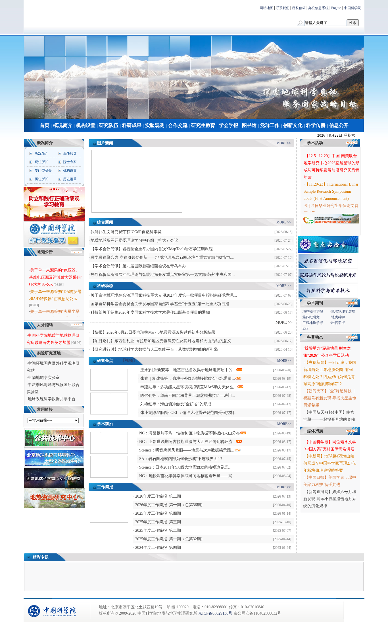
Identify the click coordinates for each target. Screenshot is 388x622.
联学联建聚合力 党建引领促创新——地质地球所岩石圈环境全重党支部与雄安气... (162, 257)
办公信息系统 (318, 8)
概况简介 (62, 125)
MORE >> (283, 143)
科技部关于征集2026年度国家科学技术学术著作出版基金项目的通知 (150, 312)
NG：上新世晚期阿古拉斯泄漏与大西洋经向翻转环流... (187, 442)
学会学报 (228, 125)
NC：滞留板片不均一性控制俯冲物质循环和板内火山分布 (189, 433)
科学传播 (316, 125)
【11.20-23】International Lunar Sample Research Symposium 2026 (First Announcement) (331, 188)
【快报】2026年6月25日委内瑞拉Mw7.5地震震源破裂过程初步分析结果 (153, 332)
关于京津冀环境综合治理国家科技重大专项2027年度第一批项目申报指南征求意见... (164, 295)
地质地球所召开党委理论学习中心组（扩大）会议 (134, 240)
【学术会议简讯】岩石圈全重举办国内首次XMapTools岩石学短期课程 (152, 249)
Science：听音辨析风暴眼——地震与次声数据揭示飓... (186, 450)
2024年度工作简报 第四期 (158, 547)
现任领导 (70, 153)
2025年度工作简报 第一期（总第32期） (170, 539)
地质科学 (338, 317)
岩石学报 (338, 323)
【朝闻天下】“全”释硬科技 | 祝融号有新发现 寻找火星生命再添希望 (329, 398)
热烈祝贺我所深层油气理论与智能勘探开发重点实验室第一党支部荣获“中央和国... (163, 274)
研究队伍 (108, 125)
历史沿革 (70, 179)
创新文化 (293, 125)
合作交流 (177, 125)
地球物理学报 (313, 311)
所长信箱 (299, 8)
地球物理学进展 (343, 311)
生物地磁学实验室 (44, 377)
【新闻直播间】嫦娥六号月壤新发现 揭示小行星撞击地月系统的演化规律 (329, 499)
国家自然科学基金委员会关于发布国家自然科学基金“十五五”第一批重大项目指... (162, 304)
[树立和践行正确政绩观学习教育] (54, 220)
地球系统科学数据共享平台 (52, 399)
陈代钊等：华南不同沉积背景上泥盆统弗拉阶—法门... (187, 395)
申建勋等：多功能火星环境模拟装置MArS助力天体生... (188, 387)
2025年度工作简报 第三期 (158, 522)
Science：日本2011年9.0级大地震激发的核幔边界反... (185, 467)
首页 (44, 125)
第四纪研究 (311, 317)
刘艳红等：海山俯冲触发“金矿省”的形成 (175, 404)
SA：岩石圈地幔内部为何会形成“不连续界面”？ (181, 459)
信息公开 (339, 125)
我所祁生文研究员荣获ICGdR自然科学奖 (126, 232)
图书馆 (249, 125)
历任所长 (41, 179)
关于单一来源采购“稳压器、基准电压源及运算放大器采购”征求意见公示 (55, 273)
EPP (305, 328)
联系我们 (282, 8)
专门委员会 (43, 171)
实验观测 (154, 125)
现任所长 (41, 162)
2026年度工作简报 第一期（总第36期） (170, 505)
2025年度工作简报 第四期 (158, 513)
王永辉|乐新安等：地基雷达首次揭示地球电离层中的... (188, 370)
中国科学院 (352, 8)
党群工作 (269, 125)
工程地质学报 (313, 323)
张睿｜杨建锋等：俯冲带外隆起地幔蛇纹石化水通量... (187, 378)
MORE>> (284, 361)
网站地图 (266, 8)
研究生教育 (203, 125)
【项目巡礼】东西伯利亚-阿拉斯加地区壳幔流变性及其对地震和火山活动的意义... (163, 341)
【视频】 (129, 360)
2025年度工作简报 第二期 (158, 530)
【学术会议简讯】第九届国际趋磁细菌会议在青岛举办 (138, 266)
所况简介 (41, 153)
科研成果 (131, 125)
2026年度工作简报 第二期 (158, 496)
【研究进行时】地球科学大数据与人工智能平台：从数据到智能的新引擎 (154, 349)
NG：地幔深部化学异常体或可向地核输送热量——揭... (187, 476)
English (336, 8)
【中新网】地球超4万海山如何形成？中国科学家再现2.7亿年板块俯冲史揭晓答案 (329, 463)
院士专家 (70, 162)
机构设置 (85, 125)
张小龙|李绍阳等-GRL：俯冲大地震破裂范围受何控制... (188, 412)
